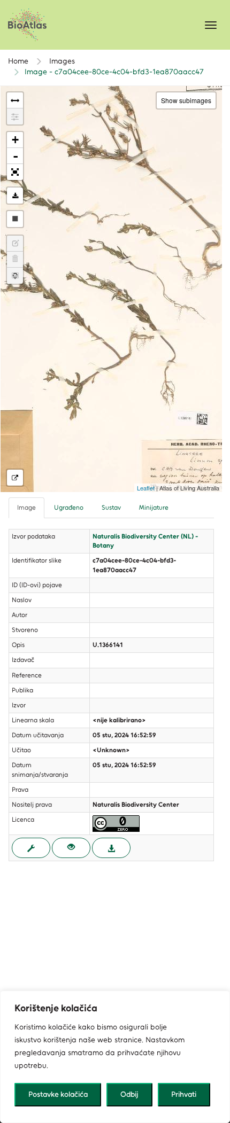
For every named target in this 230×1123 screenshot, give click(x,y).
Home (18, 61)
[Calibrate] (15, 116)
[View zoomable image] (71, 848)
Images (61, 61)
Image (26, 507)
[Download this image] (15, 196)
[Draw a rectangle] (15, 219)
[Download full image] (111, 848)
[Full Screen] (15, 172)
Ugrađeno (68, 507)
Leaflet (146, 487)
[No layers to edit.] (15, 244)
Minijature (153, 507)
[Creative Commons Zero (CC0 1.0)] (116, 822)
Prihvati (183, 1094)
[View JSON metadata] (31, 848)
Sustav (111, 507)
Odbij (129, 1094)
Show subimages (186, 100)
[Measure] (15, 100)
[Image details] (15, 478)
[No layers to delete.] (15, 260)
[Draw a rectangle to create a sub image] (15, 276)
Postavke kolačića (58, 1094)
